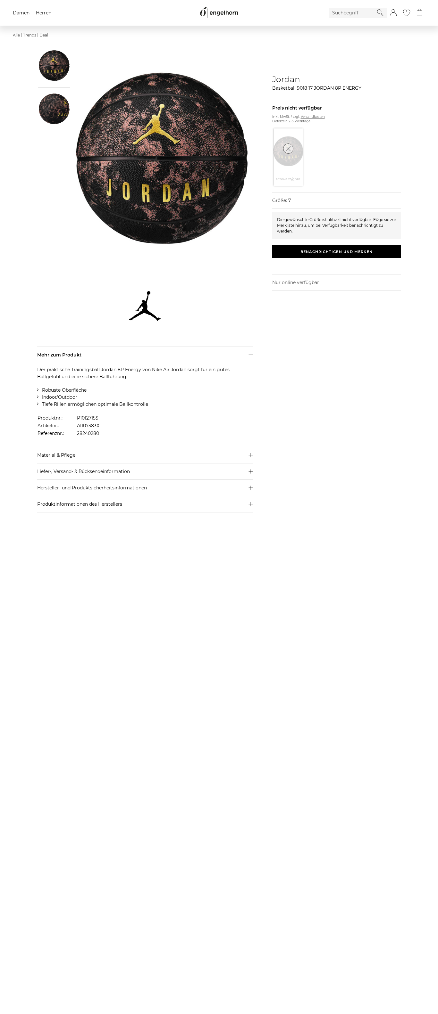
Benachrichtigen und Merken (336, 251)
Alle (16, 35)
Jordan (286, 79)
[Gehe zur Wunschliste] (406, 12)
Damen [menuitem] (21, 13)
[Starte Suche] (380, 12)
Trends (29, 35)
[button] (393, 12)
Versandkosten (313, 117)
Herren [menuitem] (43, 13)
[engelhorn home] (219, 12)
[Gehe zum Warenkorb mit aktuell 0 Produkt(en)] (419, 12)
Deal (43, 35)
